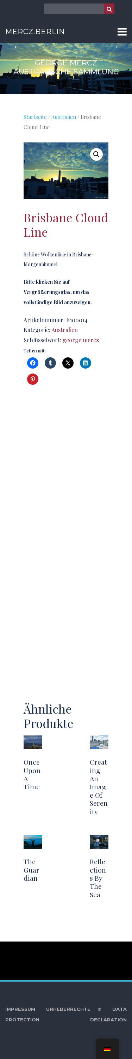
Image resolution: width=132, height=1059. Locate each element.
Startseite (35, 116)
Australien (63, 116)
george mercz (81, 340)
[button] (96, 154)
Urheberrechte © (74, 1009)
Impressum (20, 1009)
